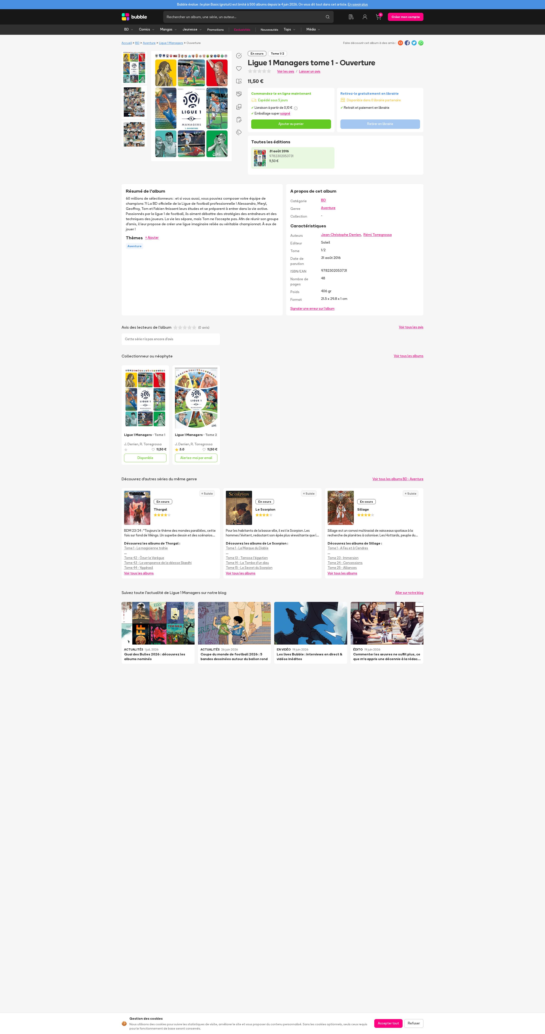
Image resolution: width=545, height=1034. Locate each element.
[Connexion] (365, 17)
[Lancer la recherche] (328, 17)
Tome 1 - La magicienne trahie (146, 548)
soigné (285, 113)
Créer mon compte (406, 17)
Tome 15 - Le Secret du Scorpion (249, 568)
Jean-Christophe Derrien (341, 234)
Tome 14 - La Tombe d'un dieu (247, 563)
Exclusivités (242, 30)
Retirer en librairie (380, 124)
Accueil (127, 43)
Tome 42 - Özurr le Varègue (144, 558)
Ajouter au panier (291, 124)
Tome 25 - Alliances (342, 568)
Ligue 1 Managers (171, 43)
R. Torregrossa (151, 444)
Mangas (166, 29)
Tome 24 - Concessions (345, 563)
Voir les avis (285, 71)
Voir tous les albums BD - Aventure (398, 479)
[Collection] (351, 17)
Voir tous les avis (411, 327)
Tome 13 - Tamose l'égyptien (247, 558)
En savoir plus (358, 4)
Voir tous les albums (408, 356)
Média (311, 29)
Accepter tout (388, 1023)
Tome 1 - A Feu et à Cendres (348, 548)
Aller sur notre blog (409, 593)
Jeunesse (190, 29)
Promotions (215, 30)
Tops (287, 29)
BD (126, 29)
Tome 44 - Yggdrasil (138, 568)
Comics (144, 29)
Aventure (149, 43)
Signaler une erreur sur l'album (312, 308)
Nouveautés (269, 30)
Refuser (414, 1023)
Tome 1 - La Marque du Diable (247, 548)
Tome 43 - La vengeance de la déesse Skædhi (158, 563)
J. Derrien (131, 444)
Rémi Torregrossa (377, 234)
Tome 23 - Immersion (343, 558)
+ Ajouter (152, 237)
